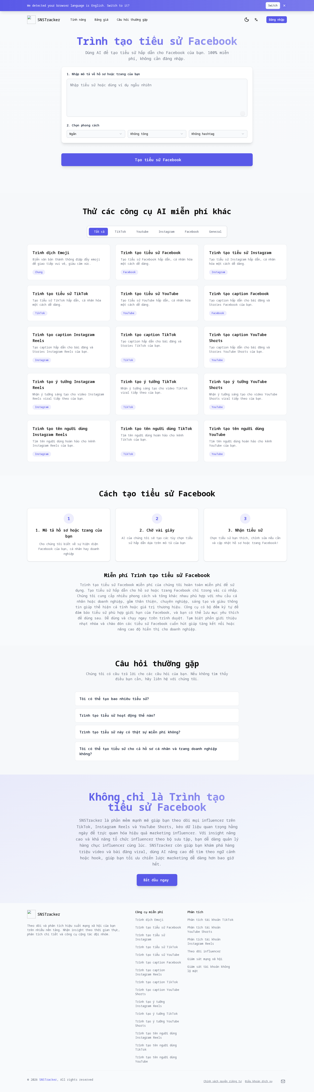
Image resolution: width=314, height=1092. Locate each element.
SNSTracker (48, 1079)
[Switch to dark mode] (246, 19)
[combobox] (96, 134)
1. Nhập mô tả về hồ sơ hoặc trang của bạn (103, 74)
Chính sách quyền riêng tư (223, 1081)
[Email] (283, 1081)
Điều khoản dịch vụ (258, 1081)
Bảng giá (101, 20)
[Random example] (243, 113)
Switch (272, 5)
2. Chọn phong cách (83, 125)
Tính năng (78, 20)
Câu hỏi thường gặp (132, 20)
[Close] (284, 5)
